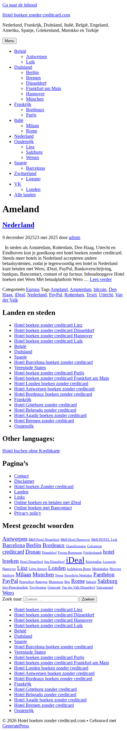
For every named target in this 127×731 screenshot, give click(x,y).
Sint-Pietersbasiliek (15, 587)
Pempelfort (26, 581)
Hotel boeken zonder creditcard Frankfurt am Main (61, 378)
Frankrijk (22, 104)
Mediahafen (100, 568)
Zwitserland (25, 173)
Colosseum (94, 546)
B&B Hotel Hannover (75, 539)
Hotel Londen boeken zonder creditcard (51, 383)
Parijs (31, 114)
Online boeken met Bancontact (43, 507)
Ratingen (41, 581)
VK (17, 184)
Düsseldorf (36, 83)
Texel (91, 294)
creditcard (13, 552)
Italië (18, 120)
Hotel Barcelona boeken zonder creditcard (53, 362)
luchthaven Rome (79, 568)
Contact (21, 475)
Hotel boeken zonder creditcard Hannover (53, 335)
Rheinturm (56, 581)
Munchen (43, 574)
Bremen (33, 77)
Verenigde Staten (30, 367)
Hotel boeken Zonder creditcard (44, 486)
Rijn (67, 581)
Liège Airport (38, 568)
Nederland (24, 136)
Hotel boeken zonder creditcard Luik (48, 341)
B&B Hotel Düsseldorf (44, 539)
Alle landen (25, 194)
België (20, 51)
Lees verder (101, 279)
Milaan (32, 125)
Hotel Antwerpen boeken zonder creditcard (54, 388)
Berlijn (32, 72)
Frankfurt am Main (43, 88)
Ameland (59, 289)
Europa (33, 289)
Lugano (33, 178)
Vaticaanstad (104, 587)
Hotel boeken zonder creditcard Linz (48, 325)
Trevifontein (37, 587)
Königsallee (94, 561)
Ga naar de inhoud (19, 4)
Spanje (20, 162)
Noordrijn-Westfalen (78, 575)
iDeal (20, 294)
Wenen (32, 157)
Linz (30, 146)
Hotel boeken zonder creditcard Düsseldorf (54, 330)
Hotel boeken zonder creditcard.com (36, 14)
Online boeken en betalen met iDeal (47, 502)
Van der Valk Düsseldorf (78, 587)
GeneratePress (15, 725)
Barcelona (35, 168)
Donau (33, 552)
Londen (33, 189)
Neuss (59, 575)
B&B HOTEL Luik (104, 539)
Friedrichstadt (92, 552)
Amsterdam (80, 289)
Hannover (35, 93)
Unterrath (54, 587)
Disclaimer (24, 481)
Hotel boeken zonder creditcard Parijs (49, 372)
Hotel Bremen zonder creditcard (44, 420)
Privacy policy (27, 513)
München (35, 99)
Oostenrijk (24, 141)
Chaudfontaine (76, 546)
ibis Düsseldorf (54, 561)
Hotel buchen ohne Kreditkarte (31, 450)
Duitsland (23, 67)
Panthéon (104, 574)
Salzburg (34, 152)
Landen (21, 491)
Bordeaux (35, 109)
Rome (31, 130)
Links (19, 497)
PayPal (55, 294)
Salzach (91, 581)
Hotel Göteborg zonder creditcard (45, 404)
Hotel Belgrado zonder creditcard (45, 410)
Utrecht (106, 294)
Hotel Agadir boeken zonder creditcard (50, 415)
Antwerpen (36, 56)
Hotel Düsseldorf (31, 561)
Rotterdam (74, 294)
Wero (8, 593)
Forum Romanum (70, 552)
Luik (30, 61)
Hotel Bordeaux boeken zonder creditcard (53, 394)
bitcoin (100, 289)
